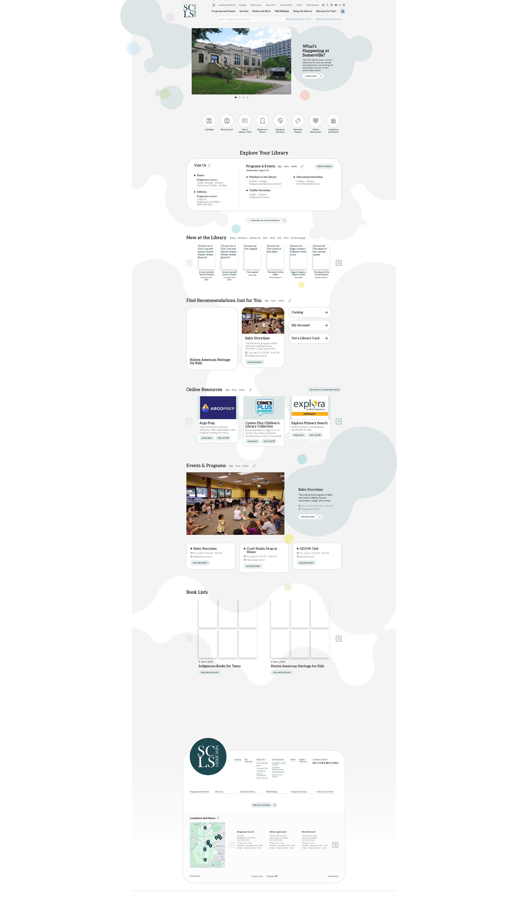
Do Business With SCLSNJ (279, 764)
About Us (261, 760)
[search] (343, 11)
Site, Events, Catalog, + (330, 19)
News (293, 760)
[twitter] (327, 5)
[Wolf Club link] (280, 613)
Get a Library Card (305, 338)
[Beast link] (248, 613)
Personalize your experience (265, 220)
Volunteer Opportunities (277, 768)
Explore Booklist (209, 672)
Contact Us (261, 771)
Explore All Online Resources (324, 390)
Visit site (222, 438)
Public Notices (262, 778)
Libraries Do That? (325, 792)
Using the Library (299, 792)
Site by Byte (333, 876)
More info (207, 438)
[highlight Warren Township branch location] (216, 838)
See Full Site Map (261, 805)
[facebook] (323, 5)
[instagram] (340, 5)
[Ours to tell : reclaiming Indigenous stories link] (208, 643)
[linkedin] (344, 5)
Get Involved (277, 760)
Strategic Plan (262, 768)
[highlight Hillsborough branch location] (205, 849)
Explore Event (255, 362)
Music (272, 238)
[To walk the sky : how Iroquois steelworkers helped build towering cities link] (320, 613)
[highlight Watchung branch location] (219, 836)
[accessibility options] (214, 5)
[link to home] (190, 13)
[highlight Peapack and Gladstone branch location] (205, 828)
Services (219, 792)
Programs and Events (199, 792)
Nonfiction (243, 238)
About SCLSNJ (262, 763)
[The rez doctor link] (248, 643)
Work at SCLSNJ (278, 772)
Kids (280, 166)
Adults (294, 166)
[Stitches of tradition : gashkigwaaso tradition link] (280, 643)
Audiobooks (255, 238)
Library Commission (261, 774)
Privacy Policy (257, 876)
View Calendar (324, 166)
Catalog (299, 19)
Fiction (233, 238)
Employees (270, 876)
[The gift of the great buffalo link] (300, 613)
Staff (258, 766)
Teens (286, 166)
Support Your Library (277, 776)
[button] (236, 97)
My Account (301, 325)
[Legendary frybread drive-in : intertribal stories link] (208, 613)
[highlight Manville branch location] (210, 845)
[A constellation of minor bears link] (228, 643)
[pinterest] (331, 5)
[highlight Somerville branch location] (208, 843)
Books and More (248, 792)
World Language (298, 238)
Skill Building (271, 792)
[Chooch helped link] (300, 643)
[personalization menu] (209, 165)
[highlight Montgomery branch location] (205, 860)
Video (265, 238)
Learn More (310, 76)
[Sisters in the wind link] (228, 613)
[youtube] (336, 5)
